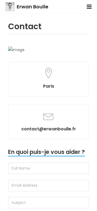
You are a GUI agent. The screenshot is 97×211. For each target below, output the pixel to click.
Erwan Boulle (32, 6)
